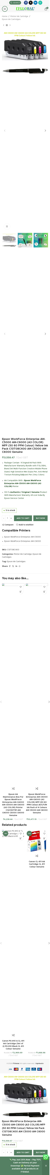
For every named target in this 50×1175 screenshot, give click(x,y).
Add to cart (23, 518)
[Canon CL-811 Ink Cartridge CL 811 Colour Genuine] (37, 841)
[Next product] (10, 25)
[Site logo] (25, 9)
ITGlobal (16, 1063)
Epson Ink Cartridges (11, 19)
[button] (4, 130)
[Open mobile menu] (5, 9)
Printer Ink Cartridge (19, 16)
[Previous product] (3, 25)
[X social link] (31, 3)
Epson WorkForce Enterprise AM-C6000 (22, 541)
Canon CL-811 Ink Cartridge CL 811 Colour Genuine (37, 864)
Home (4, 16)
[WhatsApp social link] (40, 3)
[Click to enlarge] (7, 226)
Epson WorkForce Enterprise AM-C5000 (22, 537)
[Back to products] (6, 25)
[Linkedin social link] (35, 3)
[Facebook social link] (26, 3)
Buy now (40, 518)
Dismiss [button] (46, 1166)
